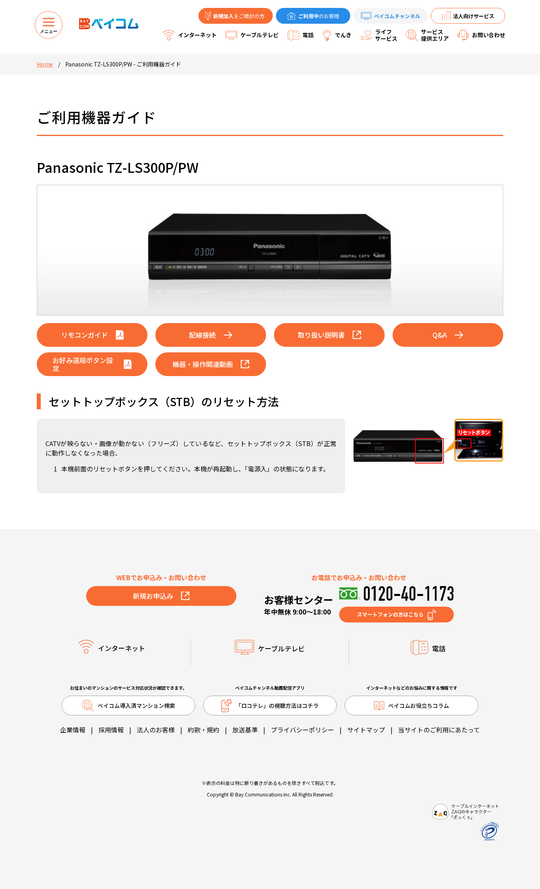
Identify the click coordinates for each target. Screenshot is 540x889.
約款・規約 (203, 729)
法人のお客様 (156, 729)
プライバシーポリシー (302, 729)
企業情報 (72, 729)
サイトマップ (366, 729)
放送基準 (245, 729)
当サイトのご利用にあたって (439, 729)
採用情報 (111, 729)
